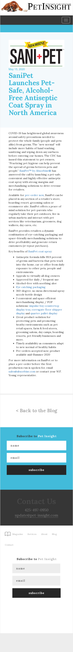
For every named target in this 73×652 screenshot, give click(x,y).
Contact (9, 544)
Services (32, 534)
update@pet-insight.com (36, 515)
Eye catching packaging (30, 287)
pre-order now (34, 195)
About (44, 534)
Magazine (17, 534)
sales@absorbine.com (22, 371)
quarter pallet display (44, 313)
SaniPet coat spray (39, 251)
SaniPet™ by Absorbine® (35, 170)
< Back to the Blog (36, 411)
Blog (54, 534)
